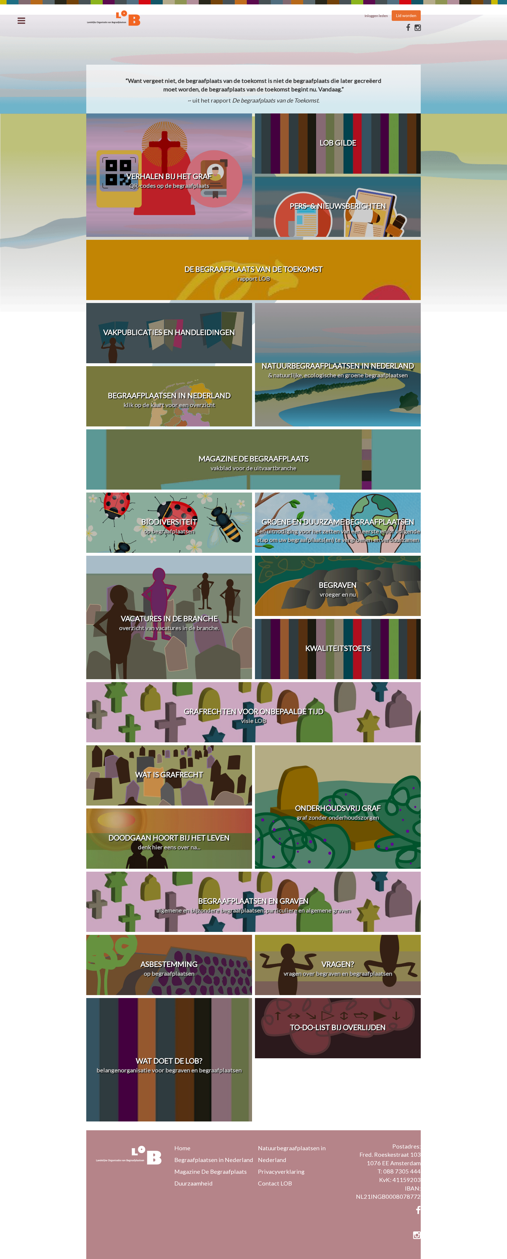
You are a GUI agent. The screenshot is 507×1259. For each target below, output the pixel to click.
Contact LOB (275, 1183)
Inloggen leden (376, 16)
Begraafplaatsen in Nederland (213, 1159)
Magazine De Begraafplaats (210, 1171)
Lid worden (406, 15)
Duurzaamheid (193, 1183)
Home (182, 1147)
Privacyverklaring (281, 1171)
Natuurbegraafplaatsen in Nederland (292, 1153)
